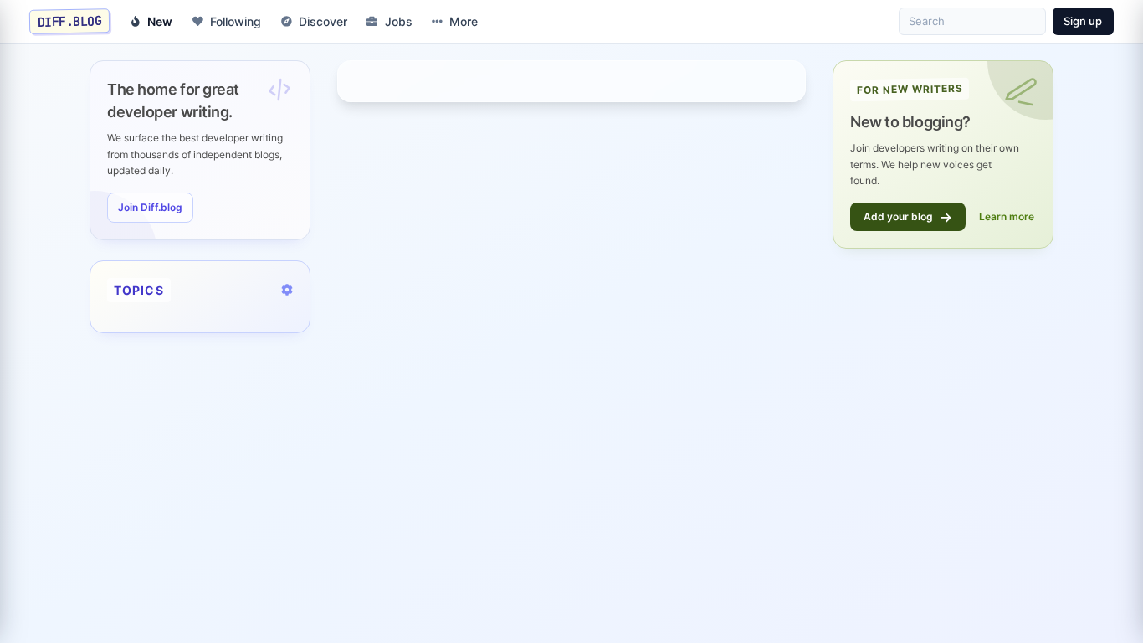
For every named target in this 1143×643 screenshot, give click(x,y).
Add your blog (908, 216)
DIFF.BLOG (70, 21)
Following (235, 21)
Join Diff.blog (150, 207)
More (463, 21)
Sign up (1083, 21)
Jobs (399, 21)
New (159, 21)
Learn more (1006, 216)
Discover (323, 21)
